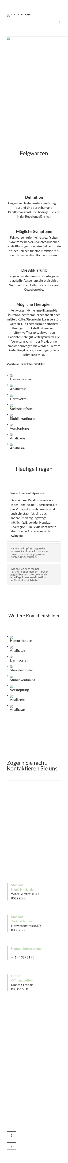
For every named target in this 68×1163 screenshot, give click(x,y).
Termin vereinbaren (34, 838)
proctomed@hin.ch (24, 953)
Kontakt (34, 865)
